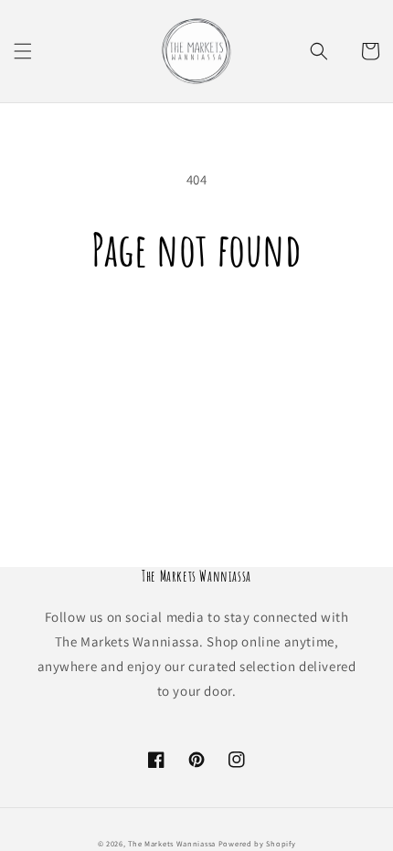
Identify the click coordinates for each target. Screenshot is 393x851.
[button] (23, 51)
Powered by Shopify (257, 843)
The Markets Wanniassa (172, 843)
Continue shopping (197, 326)
